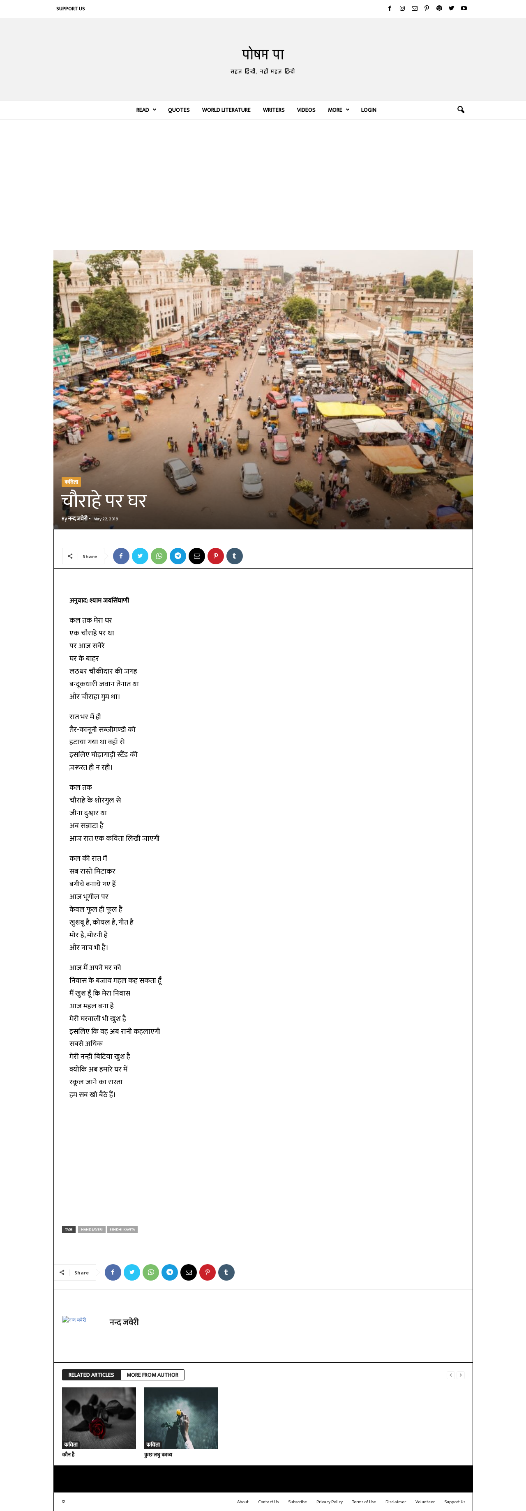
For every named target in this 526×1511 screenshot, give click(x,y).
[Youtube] (464, 9)
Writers (274, 110)
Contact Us (268, 1502)
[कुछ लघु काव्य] (181, 1418)
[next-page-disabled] (461, 1375)
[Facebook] (390, 9)
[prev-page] (451, 1375)
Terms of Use (364, 1502)
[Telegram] (178, 556)
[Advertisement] (263, 184)
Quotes (179, 110)
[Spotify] (439, 9)
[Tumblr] (234, 556)
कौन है (68, 1454)
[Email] (197, 556)
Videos (306, 110)
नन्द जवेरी (78, 518)
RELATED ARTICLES (91, 1375)
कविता (71, 482)
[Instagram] (402, 9)
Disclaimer (395, 1502)
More (335, 110)
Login (368, 110)
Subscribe (297, 1502)
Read (142, 110)
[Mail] (415, 9)
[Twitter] (452, 9)
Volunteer (425, 1502)
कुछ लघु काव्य (158, 1454)
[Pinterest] (427, 9)
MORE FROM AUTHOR (152, 1375)
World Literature (226, 110)
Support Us (70, 8)
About (243, 1502)
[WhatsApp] (159, 556)
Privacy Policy (329, 1502)
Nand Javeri (92, 1229)
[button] (461, 110)
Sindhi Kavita (122, 1229)
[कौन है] (99, 1418)
